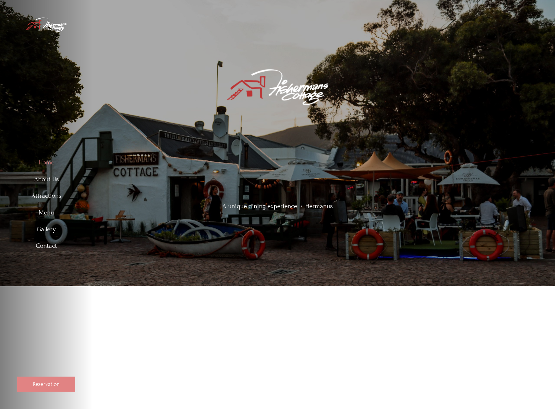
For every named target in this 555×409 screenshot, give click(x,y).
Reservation (46, 384)
